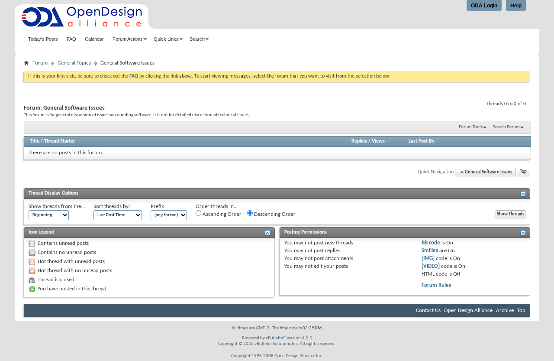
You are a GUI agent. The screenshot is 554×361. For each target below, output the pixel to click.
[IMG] (428, 258)
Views (378, 141)
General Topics (74, 63)
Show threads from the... (57, 206)
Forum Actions (128, 39)
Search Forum (506, 127)
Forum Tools (471, 127)
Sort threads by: (111, 206)
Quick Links (166, 39)
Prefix (157, 206)
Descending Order (274, 214)
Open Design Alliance (468, 310)
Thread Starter (59, 141)
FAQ (71, 39)
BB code (431, 243)
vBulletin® (276, 338)
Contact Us (428, 310)
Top (523, 172)
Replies (359, 141)
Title (34, 141)
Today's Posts (43, 39)
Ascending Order (221, 214)
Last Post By (422, 141)
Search (197, 39)
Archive (505, 310)
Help (516, 6)
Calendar (94, 39)
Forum (40, 63)
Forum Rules (436, 285)
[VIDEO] (431, 266)
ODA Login (484, 6)
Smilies (430, 251)
